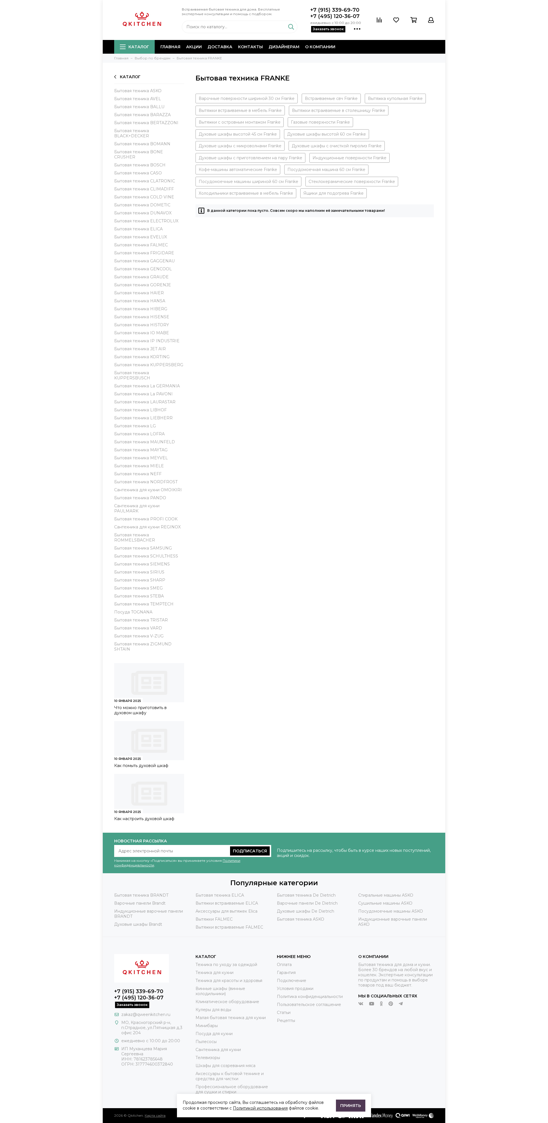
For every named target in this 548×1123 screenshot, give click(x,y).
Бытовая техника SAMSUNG (143, 548)
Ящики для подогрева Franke (333, 193)
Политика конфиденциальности (310, 996)
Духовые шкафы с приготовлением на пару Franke (250, 157)
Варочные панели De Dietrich (307, 903)
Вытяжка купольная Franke (395, 98)
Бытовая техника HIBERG (140, 308)
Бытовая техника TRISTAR (141, 620)
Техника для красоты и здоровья (229, 980)
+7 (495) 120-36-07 (335, 16)
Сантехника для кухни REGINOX (147, 527)
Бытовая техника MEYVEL (141, 457)
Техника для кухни (214, 972)
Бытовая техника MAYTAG (141, 449)
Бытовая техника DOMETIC (142, 205)
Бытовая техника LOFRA (139, 433)
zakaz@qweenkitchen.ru (145, 1014)
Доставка (219, 46)
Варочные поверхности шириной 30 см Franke (247, 98)
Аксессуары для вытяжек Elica (226, 911)
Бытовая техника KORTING (142, 356)
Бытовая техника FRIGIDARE (144, 252)
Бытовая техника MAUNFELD (144, 441)
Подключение (291, 980)
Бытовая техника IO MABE (141, 332)
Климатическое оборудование (227, 1001)
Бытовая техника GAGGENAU (144, 260)
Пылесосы (206, 1041)
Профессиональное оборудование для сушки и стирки (232, 1089)
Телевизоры (208, 1057)
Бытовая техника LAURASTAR (145, 401)
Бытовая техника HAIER (139, 292)
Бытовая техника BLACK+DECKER (131, 133)
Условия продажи (295, 988)
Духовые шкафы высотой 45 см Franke (238, 134)
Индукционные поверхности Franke (349, 157)
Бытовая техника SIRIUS (139, 572)
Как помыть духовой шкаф (141, 765)
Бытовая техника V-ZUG (139, 636)
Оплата (284, 964)
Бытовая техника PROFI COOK (146, 519)
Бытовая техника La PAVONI (143, 394)
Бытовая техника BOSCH (140, 165)
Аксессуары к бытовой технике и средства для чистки (230, 1076)
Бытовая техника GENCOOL (143, 268)
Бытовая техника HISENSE (141, 316)
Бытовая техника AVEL (137, 98)
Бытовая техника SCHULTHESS (146, 556)
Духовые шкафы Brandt (138, 924)
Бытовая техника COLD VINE (144, 197)
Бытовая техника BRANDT (141, 895)
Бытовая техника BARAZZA (142, 114)
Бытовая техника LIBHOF (140, 409)
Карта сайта (155, 1115)
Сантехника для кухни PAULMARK (137, 508)
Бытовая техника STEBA (139, 596)
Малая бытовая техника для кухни (231, 1017)
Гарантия (286, 972)
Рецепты (286, 1020)
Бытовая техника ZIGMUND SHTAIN (143, 646)
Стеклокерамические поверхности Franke (352, 181)
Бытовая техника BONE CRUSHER (138, 154)
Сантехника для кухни (218, 1049)
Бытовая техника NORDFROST (146, 481)
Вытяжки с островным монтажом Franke (240, 122)
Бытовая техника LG (135, 425)
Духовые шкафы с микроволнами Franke (240, 145)
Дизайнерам (284, 46)
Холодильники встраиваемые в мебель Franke (246, 193)
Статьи (284, 1012)
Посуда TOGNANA (133, 612)
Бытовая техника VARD (138, 628)
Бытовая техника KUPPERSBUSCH (132, 375)
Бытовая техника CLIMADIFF (144, 189)
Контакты (250, 46)
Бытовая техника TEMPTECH (144, 604)
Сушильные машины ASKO (385, 903)
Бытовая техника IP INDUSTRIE (147, 340)
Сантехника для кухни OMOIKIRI (148, 489)
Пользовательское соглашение (309, 1004)
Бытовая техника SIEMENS (142, 564)
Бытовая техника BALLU (139, 106)
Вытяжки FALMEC (214, 919)
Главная (170, 46)
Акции (194, 46)
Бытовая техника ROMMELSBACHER (134, 537)
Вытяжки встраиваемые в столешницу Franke (338, 110)
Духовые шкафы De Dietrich (305, 911)
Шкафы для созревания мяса (225, 1065)
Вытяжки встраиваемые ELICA (227, 903)
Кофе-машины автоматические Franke (238, 169)
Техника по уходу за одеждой (226, 964)
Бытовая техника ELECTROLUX (146, 221)
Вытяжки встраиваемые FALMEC (229, 927)
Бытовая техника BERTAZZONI (146, 122)
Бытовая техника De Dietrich (306, 895)
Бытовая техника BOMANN (142, 143)
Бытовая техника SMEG (138, 588)
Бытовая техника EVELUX (140, 237)
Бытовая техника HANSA (139, 300)
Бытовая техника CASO (138, 173)
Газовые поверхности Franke (320, 122)
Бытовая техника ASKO (138, 90)
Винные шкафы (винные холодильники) (220, 991)
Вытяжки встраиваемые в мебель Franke (240, 110)
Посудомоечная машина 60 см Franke (326, 169)
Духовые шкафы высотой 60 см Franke (326, 134)
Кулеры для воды (213, 1009)
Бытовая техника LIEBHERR (143, 417)
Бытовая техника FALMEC (141, 244)
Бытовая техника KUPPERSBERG (148, 364)
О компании (320, 46)
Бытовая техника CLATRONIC (144, 181)
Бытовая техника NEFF (138, 473)
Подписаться (250, 851)
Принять (350, 1105)
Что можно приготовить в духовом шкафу (140, 710)
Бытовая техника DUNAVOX (143, 213)
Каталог (138, 46)
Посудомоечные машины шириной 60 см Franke (248, 181)
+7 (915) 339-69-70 (334, 10)
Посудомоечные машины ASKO (390, 911)
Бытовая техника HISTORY (141, 324)
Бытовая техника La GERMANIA (147, 386)
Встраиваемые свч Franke (331, 98)
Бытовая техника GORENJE (142, 284)
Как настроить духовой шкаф (144, 818)
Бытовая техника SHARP (139, 580)
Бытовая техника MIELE (139, 465)
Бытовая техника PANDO (140, 497)
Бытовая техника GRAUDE (141, 276)
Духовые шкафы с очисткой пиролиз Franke (337, 145)
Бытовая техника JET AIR (140, 348)
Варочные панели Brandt (140, 903)
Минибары (207, 1025)
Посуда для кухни (214, 1033)
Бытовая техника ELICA (138, 229)
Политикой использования (260, 1108)
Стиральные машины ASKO (385, 895)
